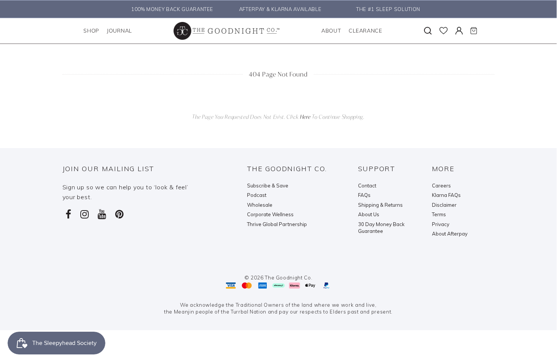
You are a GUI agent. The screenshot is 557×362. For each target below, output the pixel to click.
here (305, 116)
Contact (367, 186)
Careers (441, 186)
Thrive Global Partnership (277, 224)
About (331, 30)
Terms (439, 214)
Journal (119, 30)
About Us (368, 214)
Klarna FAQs (446, 195)
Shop (91, 30)
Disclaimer (444, 205)
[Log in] (459, 30)
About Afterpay (450, 234)
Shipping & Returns (380, 205)
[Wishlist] (443, 30)
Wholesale (259, 205)
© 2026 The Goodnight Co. (278, 278)
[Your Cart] (473, 30)
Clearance (365, 30)
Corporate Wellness (270, 214)
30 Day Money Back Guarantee (381, 227)
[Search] (428, 30)
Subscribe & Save (267, 186)
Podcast (256, 195)
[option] (170, 9)
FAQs (364, 195)
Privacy (440, 224)
